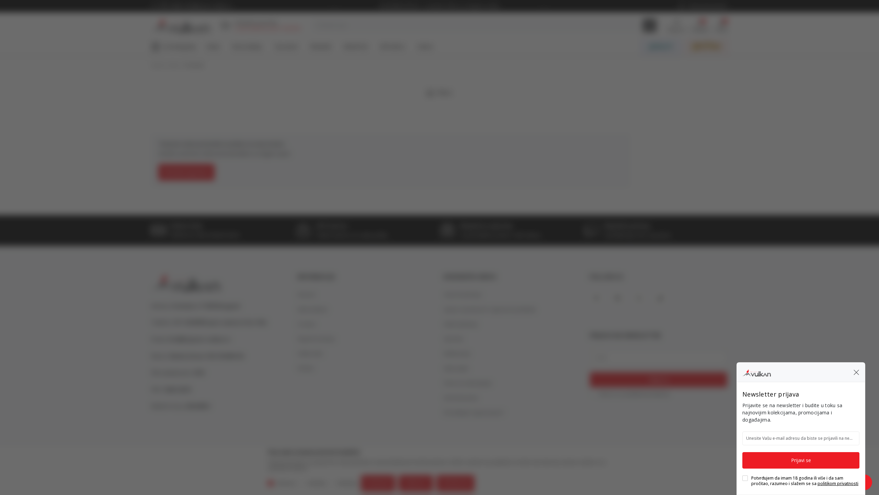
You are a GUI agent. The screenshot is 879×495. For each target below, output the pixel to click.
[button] (856, 372)
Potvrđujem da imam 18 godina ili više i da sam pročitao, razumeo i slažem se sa (804, 480)
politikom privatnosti (838, 483)
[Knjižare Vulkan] (756, 372)
